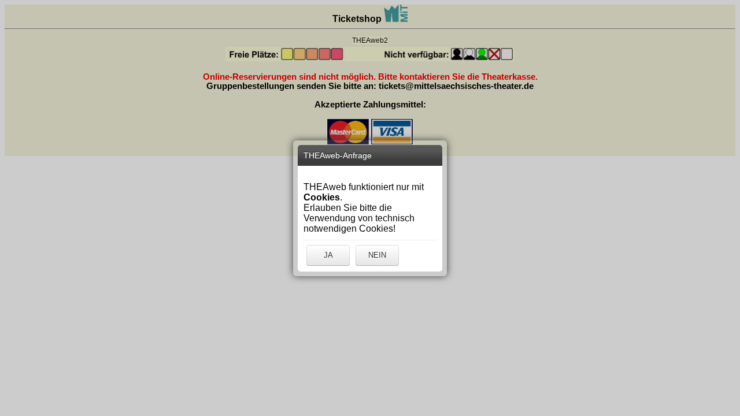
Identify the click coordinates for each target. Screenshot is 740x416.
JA (328, 255)
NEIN (377, 255)
